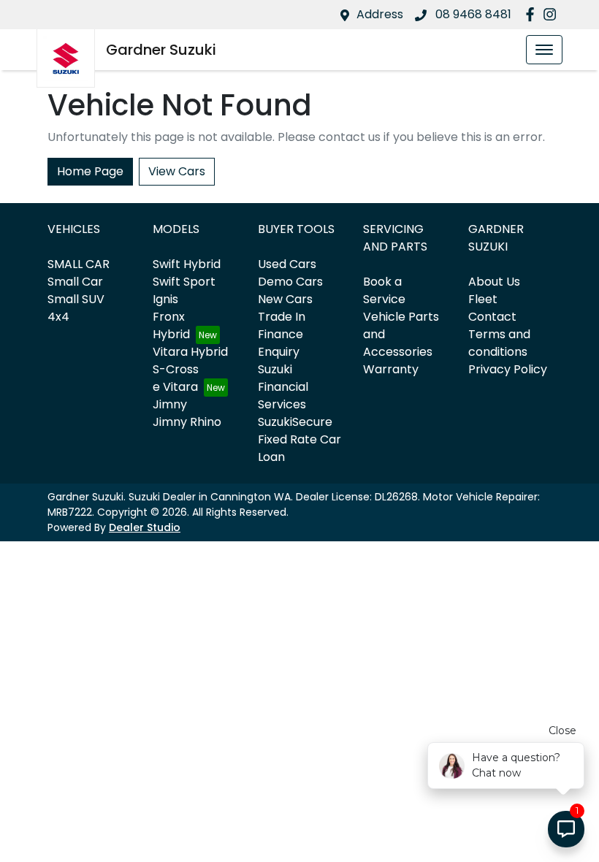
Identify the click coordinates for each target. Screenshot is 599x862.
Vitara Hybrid (190, 351)
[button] (544, 49)
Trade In (281, 316)
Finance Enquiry (280, 343)
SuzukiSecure (295, 421)
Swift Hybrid (187, 264)
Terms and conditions (499, 343)
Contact (492, 316)
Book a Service (384, 290)
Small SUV (75, 299)
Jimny (170, 404)
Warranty (391, 369)
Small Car (75, 281)
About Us (494, 281)
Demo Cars (290, 281)
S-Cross (176, 369)
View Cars (176, 171)
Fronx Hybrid (171, 325)
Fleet (482, 299)
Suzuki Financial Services (283, 387)
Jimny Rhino (187, 421)
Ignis (165, 299)
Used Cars (287, 264)
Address (379, 14)
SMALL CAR (78, 264)
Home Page (90, 171)
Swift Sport (184, 281)
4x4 (58, 316)
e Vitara (175, 386)
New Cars (285, 299)
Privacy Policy (507, 369)
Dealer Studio (144, 527)
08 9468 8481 (471, 14)
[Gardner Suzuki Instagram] (552, 14)
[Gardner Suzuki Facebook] (533, 14)
